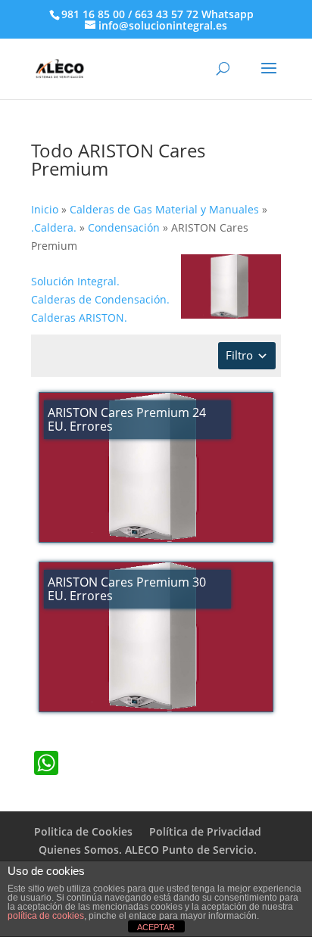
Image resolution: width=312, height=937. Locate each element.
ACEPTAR (156, 927)
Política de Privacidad (205, 831)
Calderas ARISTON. (79, 317)
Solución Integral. (75, 281)
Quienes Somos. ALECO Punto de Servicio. (148, 849)
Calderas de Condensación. (100, 299)
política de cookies (46, 916)
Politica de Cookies (83, 831)
